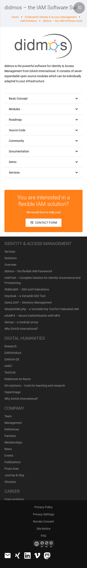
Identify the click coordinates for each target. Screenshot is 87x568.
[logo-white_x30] (47, 555)
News (8, 449)
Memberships (13, 442)
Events (8, 455)
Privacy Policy (43, 507)
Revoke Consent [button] (43, 521)
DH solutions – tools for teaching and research (34, 385)
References (11, 429)
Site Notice (43, 528)
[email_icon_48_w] (7, 555)
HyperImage (12, 392)
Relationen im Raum (17, 379)
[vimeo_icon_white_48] (37, 555)
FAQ (43, 535)
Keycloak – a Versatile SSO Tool (24, 296)
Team (8, 416)
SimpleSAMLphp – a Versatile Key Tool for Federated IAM (41, 309)
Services (9, 251)
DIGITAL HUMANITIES (24, 338)
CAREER (12, 491)
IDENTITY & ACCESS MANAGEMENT (38, 243)
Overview (10, 264)
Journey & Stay (14, 475)
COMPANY (14, 408)
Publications (12, 462)
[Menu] (79, 8)
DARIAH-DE (11, 359)
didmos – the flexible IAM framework (28, 271)
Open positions (14, 499)
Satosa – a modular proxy (21, 322)
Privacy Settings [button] (43, 514)
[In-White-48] (27, 555)
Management (13, 422)
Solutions (10, 258)
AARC (8, 366)
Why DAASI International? (21, 328)
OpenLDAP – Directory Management (28, 302)
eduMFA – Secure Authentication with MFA (32, 315)
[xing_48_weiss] (17, 555)
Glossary (10, 481)
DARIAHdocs (12, 352)
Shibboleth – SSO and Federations (26, 289)
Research (10, 346)
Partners (10, 436)
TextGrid (9, 372)
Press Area (11, 468)
